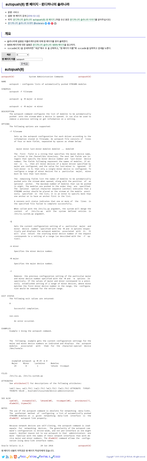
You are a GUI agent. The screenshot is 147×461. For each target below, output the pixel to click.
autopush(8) (7, 77)
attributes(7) (21, 383)
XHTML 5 (45, 456)
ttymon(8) (26, 403)
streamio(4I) (29, 401)
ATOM (33, 456)
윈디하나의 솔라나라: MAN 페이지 (48, 44)
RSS (23, 456)
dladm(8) (14, 403)
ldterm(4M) (46, 401)
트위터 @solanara (26, 23)
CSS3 (57, 456)
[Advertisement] (131, 14)
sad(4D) (13, 401)
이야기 (82, 19)
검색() (24, 63)
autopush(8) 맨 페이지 (44, 19)
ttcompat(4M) (63, 401)
